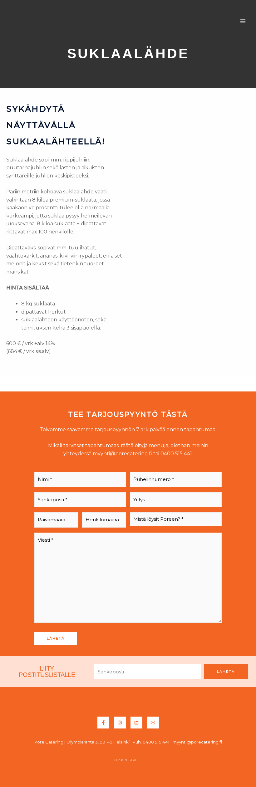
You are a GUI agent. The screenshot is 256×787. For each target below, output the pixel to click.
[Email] (153, 722)
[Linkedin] (136, 722)
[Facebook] (103, 722)
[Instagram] (120, 722)
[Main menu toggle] (243, 21)
